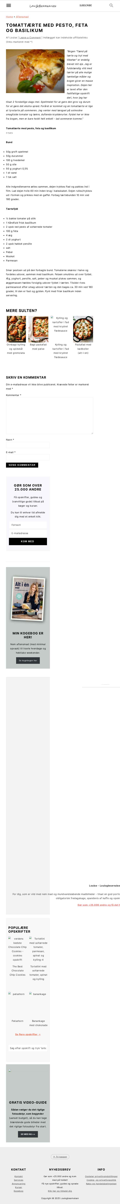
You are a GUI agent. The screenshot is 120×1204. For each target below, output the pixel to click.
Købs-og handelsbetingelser (101, 1183)
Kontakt (18, 1176)
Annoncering (18, 1183)
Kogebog (18, 1191)
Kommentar (13, 395)
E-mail (11, 452)
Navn (10, 439)
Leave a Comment (30, 37)
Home (9, 16)
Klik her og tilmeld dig (60, 1191)
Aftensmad (22, 16)
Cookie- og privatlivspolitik (101, 1180)
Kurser (18, 1187)
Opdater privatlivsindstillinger (101, 1176)
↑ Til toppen (60, 1156)
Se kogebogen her (28, 660)
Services (18, 1180)
